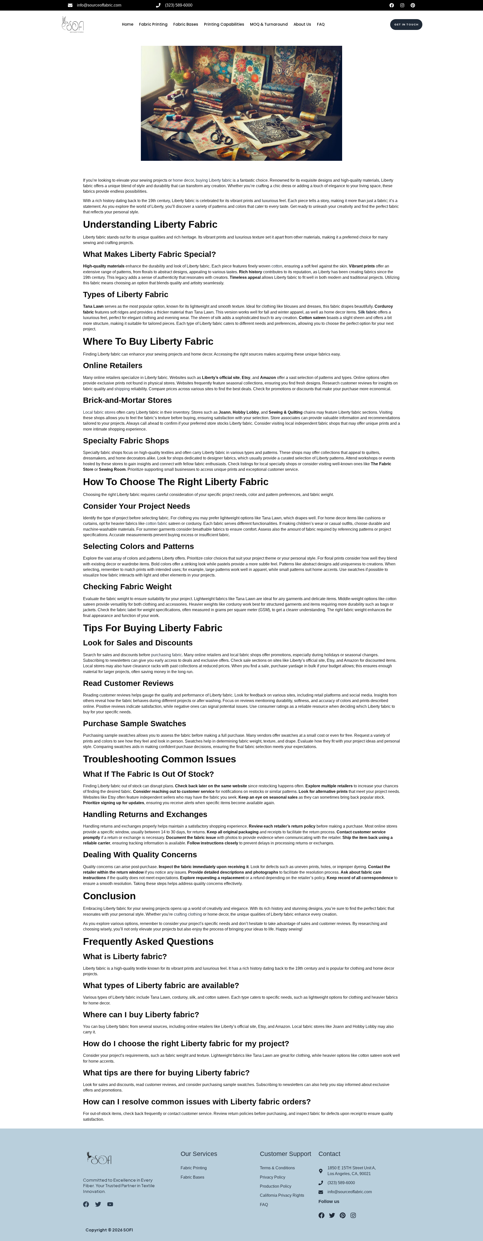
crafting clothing (188, 914)
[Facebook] (391, 5)
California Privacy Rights (282, 1195)
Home (127, 24)
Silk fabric (367, 312)
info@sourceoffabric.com (99, 5)
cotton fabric (156, 523)
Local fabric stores (99, 412)
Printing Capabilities (224, 24)
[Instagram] (402, 5)
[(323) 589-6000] (158, 5)
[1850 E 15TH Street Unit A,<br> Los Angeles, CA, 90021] (320, 1171)
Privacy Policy (272, 1177)
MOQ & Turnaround (269, 24)
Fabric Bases (185, 24)
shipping (122, 389)
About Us (302, 24)
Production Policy (275, 1186)
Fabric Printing (153, 24)
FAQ (321, 24)
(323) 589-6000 (178, 5)
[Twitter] (332, 1215)
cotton (276, 266)
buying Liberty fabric (214, 180)
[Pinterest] (413, 5)
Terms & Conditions (277, 1168)
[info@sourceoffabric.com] (70, 5)
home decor (183, 180)
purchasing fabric (166, 655)
